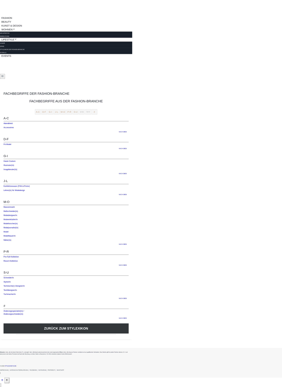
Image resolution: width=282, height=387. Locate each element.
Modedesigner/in (10, 215)
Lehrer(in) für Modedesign (14, 190)
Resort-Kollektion (11, 261)
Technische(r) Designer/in (14, 286)
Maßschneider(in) (11, 211)
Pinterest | (52, 370)
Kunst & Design (11, 25)
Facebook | (33, 370)
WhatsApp (60, 370)
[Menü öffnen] (2, 76)
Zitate (2, 46)
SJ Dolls (3, 52)
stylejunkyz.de (10, 366)
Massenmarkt (9, 207)
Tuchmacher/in (10, 294)
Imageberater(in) (10, 169)
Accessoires (9, 127)
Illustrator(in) (9, 165)
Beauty (6, 21)
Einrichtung (4, 36)
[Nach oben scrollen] (2, 381)
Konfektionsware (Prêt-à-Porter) (17, 186)
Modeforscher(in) (11, 223)
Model (6, 232)
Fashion (6, 18)
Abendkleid (8, 123)
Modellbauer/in (10, 236)
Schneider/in (9, 278)
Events (6, 56)
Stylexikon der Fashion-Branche (12, 49)
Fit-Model (7, 144)
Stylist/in (7, 282)
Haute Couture (9, 161)
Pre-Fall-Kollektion (11, 257)
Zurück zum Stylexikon (66, 328)
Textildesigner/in (10, 290)
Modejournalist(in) (11, 228)
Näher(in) (7, 240)
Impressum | (4, 370)
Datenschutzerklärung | (19, 370)
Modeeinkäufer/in (11, 219)
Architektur (4, 33)
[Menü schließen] (0, 385)
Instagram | (42, 370)
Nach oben (123, 132)
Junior (2, 43)
